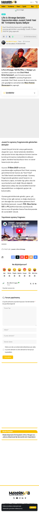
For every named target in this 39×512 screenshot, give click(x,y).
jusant (13, 249)
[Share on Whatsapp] (12, 36)
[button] (32, 507)
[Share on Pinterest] (22, 257)
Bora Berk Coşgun (11, 41)
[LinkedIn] (35, 284)
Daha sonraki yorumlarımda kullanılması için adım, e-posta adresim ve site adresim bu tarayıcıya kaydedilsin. (20, 349)
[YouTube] (17, 498)
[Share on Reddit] (26, 257)
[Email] (31, 257)
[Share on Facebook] (6, 36)
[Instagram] (33, 284)
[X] (31, 284)
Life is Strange (20, 249)
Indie (3, 14)
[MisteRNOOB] (19, 493)
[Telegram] (25, 498)
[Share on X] (9, 36)
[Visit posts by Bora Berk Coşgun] (4, 284)
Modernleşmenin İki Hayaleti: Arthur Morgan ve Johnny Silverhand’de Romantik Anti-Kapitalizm (19, 436)
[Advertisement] (19, 118)
